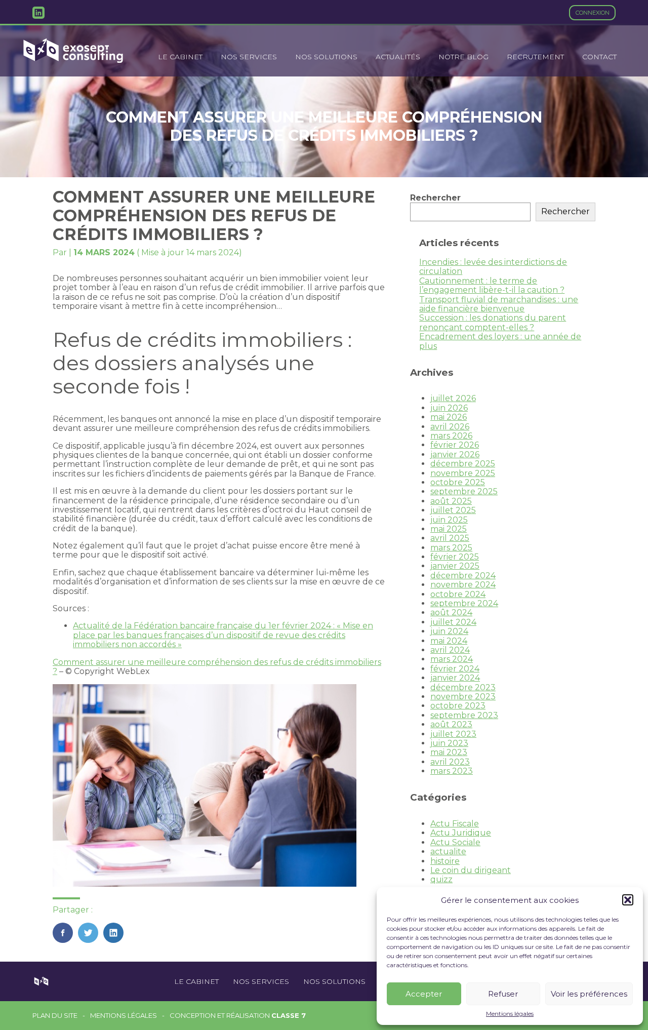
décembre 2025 (462, 463)
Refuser (503, 994)
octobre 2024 (457, 594)
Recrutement (535, 56)
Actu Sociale (455, 842)
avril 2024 (450, 650)
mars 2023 (451, 771)
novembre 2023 (463, 696)
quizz (441, 879)
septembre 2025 (464, 491)
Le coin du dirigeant (470, 870)
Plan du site (54, 1015)
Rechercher (435, 198)
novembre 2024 (463, 584)
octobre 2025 (457, 482)
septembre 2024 (464, 603)
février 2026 (454, 445)
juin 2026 (449, 408)
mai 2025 (448, 529)
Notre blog (463, 56)
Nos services (249, 56)
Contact (599, 56)
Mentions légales (510, 1013)
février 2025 (454, 557)
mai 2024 (448, 641)
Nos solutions (326, 56)
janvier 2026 (454, 454)
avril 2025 (449, 538)
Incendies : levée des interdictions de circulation (493, 266)
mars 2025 (451, 547)
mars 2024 (451, 659)
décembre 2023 (463, 687)
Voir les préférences (589, 994)
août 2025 (451, 501)
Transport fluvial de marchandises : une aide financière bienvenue (498, 304)
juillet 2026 (453, 398)
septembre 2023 (464, 715)
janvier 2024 (455, 678)
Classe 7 (288, 1015)
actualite (448, 851)
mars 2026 (451, 436)
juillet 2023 (453, 734)
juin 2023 (449, 743)
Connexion (593, 12)
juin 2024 (449, 631)
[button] (628, 900)
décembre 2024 (463, 575)
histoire (445, 861)
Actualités (398, 56)
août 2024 (451, 612)
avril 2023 (450, 762)
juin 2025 (449, 520)
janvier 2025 (454, 566)
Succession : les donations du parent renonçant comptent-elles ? (492, 322)
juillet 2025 (453, 510)
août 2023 (451, 724)
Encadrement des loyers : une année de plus (500, 341)
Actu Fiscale (454, 823)
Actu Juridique (460, 833)
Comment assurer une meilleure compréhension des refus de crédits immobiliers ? (217, 666)
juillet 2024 (453, 622)
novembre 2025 (462, 473)
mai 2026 (448, 417)
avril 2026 (449, 426)
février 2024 (454, 669)
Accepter (424, 994)
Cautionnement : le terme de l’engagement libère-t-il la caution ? (491, 285)
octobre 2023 (457, 705)
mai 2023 (448, 752)
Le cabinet (180, 56)
